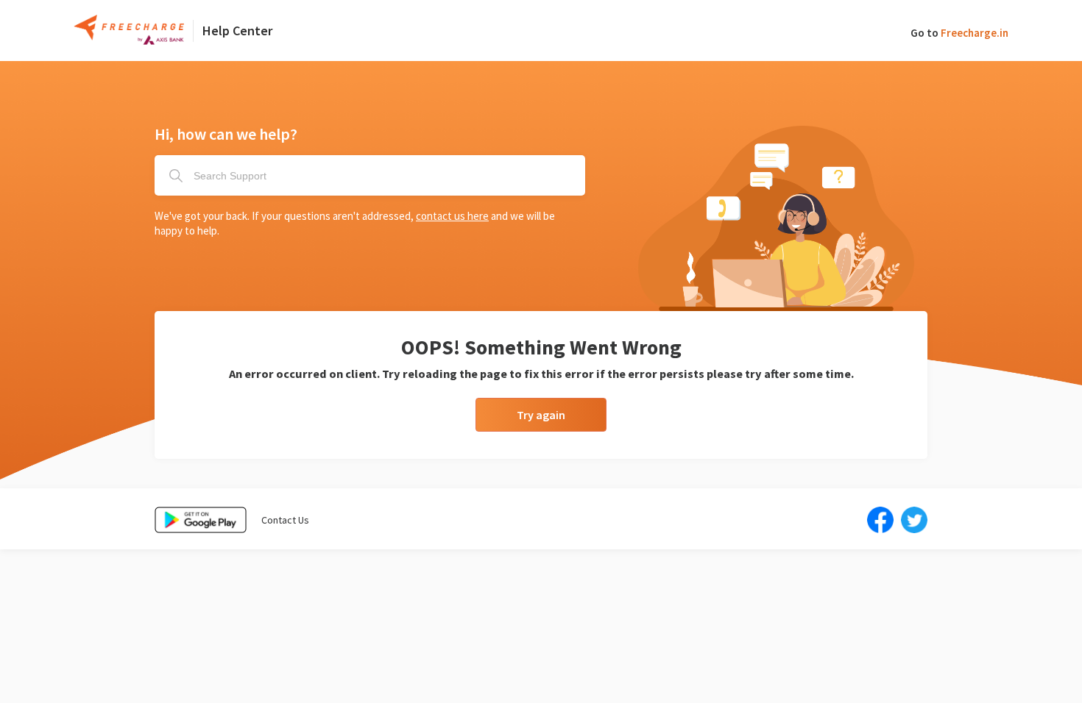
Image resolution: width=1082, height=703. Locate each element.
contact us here (452, 216)
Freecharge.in (974, 33)
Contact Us (285, 520)
